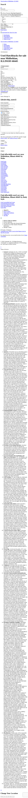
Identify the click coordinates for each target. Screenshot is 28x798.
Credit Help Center (8, 37)
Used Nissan (4, 186)
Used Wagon (8, 206)
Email (8, 113)
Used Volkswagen (5, 192)
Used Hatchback (4, 203)
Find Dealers (7, 35)
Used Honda (4, 173)
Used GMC (3, 172)
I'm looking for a (4, 114)
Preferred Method (5, 111)
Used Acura (3, 161)
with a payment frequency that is (8, 122)
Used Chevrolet (4, 166)
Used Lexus (3, 180)
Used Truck (12, 205)
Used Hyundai (4, 174)
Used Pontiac (4, 188)
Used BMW (3, 162)
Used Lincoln (4, 181)
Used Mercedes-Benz (6, 184)
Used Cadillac (4, 165)
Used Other (3, 207)
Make (2, 24)
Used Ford (3, 170)
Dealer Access (7, 39)
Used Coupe (12, 202)
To (2, 20)
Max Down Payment (5, 13)
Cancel (2, 140)
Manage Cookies (8, 227)
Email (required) (4, 105)
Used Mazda (4, 182)
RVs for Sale (6, 232)
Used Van (3, 206)
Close (2, 151)
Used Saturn (3, 189)
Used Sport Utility (5, 205)
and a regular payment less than (8, 119)
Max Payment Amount (6, 14)
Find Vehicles (7, 36)
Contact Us (6, 214)
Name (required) (4, 102)
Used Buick (3, 164)
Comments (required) (6, 125)
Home (5, 44)
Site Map (6, 215)
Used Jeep (3, 177)
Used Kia (3, 178)
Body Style (3, 27)
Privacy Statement (8, 222)
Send (2, 143)
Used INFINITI (4, 176)
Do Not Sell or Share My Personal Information (15, 223)
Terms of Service (14, 138)
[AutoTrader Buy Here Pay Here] (9, 32)
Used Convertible (5, 202)
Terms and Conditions (9, 212)
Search (2, 67)
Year (2, 71)
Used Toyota (4, 190)
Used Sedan (11, 203)
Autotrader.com (4, 91)
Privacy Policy (4, 138)
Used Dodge (4, 169)
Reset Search (4, 30)
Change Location (4, 66)
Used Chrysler (4, 168)
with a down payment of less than (8, 117)
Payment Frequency (5, 16)
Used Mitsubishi (4, 185)
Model (2, 25)
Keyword (3, 9)
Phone (7, 108)
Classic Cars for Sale (13, 231)
